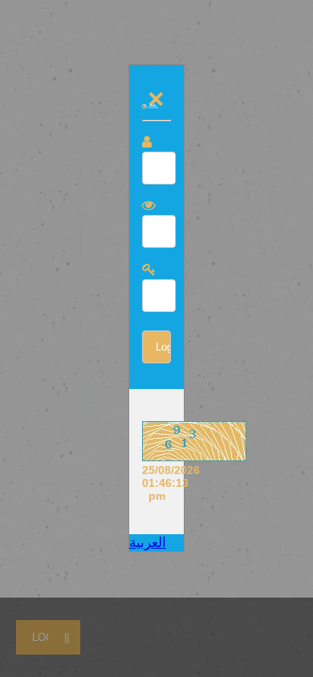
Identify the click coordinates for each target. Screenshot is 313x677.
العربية (147, 542)
